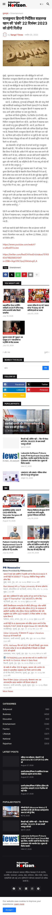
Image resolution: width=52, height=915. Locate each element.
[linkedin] (26, 888)
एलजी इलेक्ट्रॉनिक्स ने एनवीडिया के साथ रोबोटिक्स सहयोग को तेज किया (34, 772)
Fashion (26, 729)
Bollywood (26, 709)
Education (26, 719)
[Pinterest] (24, 274)
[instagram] (32, 888)
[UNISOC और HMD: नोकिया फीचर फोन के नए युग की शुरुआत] (11, 476)
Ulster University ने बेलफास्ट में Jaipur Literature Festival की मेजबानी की (23, 634)
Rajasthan (26, 743)
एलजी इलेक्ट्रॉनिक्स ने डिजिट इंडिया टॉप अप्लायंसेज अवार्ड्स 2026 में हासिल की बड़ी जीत (35, 788)
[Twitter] (12, 274)
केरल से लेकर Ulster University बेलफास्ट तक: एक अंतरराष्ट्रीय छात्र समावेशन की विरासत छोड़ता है (22, 681)
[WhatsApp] (18, 274)
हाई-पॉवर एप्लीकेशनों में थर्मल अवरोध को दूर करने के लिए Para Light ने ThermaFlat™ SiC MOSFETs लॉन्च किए (25, 597)
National (26, 739)
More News (8, 691)
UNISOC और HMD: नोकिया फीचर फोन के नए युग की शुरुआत (34, 473)
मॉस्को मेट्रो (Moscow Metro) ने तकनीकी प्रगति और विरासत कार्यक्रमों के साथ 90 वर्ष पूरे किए (35, 810)
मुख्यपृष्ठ (5, 13)
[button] (4, 4)
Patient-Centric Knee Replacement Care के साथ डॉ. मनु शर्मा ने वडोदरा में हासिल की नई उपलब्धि (13, 546)
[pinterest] (38, 888)
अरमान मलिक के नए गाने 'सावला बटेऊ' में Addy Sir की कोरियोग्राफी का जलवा (38, 307)
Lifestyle (26, 734)
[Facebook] (5, 274)
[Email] (30, 274)
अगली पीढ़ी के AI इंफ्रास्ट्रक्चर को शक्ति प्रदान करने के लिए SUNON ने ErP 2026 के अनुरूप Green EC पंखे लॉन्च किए (25, 624)
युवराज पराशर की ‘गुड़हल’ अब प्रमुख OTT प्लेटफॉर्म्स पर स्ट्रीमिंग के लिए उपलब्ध (13, 339)
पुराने (46, 352)
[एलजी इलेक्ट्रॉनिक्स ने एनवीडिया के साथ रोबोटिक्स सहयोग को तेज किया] (11, 775)
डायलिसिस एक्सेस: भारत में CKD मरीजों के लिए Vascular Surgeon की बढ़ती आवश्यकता (12, 514)
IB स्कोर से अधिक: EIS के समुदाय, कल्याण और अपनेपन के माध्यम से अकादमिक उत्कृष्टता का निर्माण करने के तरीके (24, 668)
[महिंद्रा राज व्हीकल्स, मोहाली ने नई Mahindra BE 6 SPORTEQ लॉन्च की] (11, 761)
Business (26, 714)
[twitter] (20, 888)
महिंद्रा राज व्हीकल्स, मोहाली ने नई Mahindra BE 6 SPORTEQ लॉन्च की (34, 759)
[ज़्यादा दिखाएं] (37, 274)
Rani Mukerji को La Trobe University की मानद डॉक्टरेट (25, 586)
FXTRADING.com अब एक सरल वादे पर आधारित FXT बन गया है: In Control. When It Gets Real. (25, 659)
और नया (7, 352)
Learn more (19, 904)
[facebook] (14, 888)
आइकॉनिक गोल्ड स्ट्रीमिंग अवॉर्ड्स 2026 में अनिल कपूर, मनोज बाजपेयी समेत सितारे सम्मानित (13, 309)
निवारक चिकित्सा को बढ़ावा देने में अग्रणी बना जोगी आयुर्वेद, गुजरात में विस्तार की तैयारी (38, 512)
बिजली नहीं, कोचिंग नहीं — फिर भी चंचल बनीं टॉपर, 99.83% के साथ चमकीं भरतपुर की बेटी (34, 441)
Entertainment (17, 13)
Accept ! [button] (9, 910)
